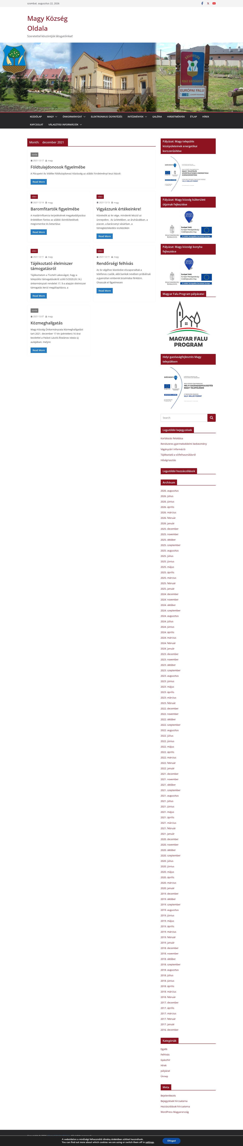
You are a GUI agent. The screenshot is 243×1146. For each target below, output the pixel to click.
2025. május (167, 566)
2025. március (168, 577)
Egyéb (34, 154)
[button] (55, 116)
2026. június (167, 501)
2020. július (167, 861)
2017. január (168, 1024)
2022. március (168, 757)
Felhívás (165, 1054)
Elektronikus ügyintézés (106, 116)
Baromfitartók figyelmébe (55, 209)
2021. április (167, 817)
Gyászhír (165, 1060)
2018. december (170, 948)
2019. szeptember (171, 904)
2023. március (168, 697)
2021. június (167, 806)
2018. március (168, 991)
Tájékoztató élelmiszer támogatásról (52, 266)
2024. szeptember (171, 610)
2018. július (167, 975)
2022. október (168, 719)
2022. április (167, 752)
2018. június (167, 980)
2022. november (170, 713)
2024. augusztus (170, 615)
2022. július (167, 735)
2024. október (168, 605)
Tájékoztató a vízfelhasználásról (178, 454)
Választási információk (63, 124)
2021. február (168, 828)
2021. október (168, 784)
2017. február (168, 1018)
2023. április (167, 692)
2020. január (168, 888)
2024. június (167, 626)
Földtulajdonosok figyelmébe (58, 167)
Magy (50, 116)
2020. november (170, 844)
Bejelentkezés (168, 1095)
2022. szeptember (171, 724)
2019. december (170, 893)
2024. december (170, 594)
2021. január (168, 833)
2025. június (167, 561)
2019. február (168, 937)
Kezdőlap (36, 116)
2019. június (167, 915)
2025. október (168, 539)
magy (50, 160)
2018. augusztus (170, 969)
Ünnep (164, 1076)
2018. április (167, 986)
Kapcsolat (36, 124)
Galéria (157, 116)
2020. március (168, 882)
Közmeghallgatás (47, 323)
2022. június (167, 741)
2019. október (168, 899)
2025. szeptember (171, 545)
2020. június (167, 866)
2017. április (167, 1008)
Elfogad (171, 1140)
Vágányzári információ (173, 449)
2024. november (170, 599)
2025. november (170, 534)
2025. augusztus (170, 550)
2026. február (168, 517)
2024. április (167, 632)
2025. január (168, 588)
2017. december (170, 1002)
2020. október (168, 850)
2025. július (167, 556)
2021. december (170, 773)
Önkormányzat (72, 116)
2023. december (170, 654)
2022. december (170, 708)
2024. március (168, 637)
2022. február (168, 762)
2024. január (168, 648)
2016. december (170, 1029)
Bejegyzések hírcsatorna (174, 1101)
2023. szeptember (171, 670)
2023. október (168, 664)
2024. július (167, 621)
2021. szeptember (171, 790)
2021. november (170, 779)
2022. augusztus (170, 730)
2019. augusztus (170, 910)
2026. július (167, 496)
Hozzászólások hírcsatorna (175, 1106)
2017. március (168, 1013)
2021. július (167, 801)
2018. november (170, 953)
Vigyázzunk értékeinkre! (119, 209)
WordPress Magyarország (175, 1111)
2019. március (168, 931)
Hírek (205, 116)
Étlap (193, 116)
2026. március (168, 512)
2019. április (167, 926)
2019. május (167, 920)
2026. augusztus (170, 490)
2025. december (170, 528)
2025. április (167, 572)
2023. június (167, 681)
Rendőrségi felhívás (115, 263)
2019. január (168, 942)
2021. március (168, 822)
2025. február (168, 583)
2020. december (170, 839)
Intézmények (135, 116)
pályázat (165, 1070)
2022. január (168, 768)
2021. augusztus (170, 795)
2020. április (167, 877)
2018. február (168, 997)
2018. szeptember (171, 964)
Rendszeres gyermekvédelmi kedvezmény (184, 443)
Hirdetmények (176, 116)
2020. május (167, 871)
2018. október (168, 959)
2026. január (168, 523)
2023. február (168, 703)
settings (149, 1142)
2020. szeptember (171, 855)
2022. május (167, 746)
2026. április (167, 507)
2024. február (168, 643)
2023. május (167, 686)
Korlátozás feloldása (172, 438)
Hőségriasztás (168, 460)
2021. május (167, 812)
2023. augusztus (170, 675)
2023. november (170, 659)
